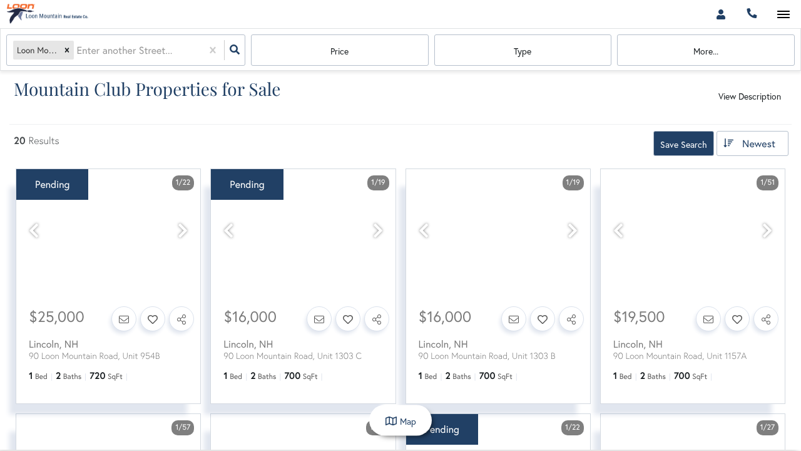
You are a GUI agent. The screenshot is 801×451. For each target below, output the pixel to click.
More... (705, 51)
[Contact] (123, 318)
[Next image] (182, 230)
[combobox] (77, 50)
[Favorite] (152, 318)
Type (522, 51)
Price (339, 51)
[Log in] (721, 14)
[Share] (181, 318)
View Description (749, 96)
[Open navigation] (783, 15)
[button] (67, 50)
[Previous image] (33, 230)
